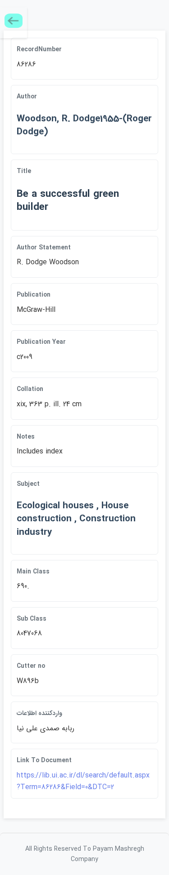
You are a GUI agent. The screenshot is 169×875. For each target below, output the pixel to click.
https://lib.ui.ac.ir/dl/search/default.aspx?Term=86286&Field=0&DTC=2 (83, 781)
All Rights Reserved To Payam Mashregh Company (84, 854)
